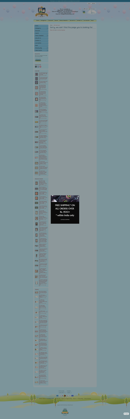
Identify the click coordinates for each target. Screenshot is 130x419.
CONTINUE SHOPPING (65, 219)
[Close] (78, 196)
